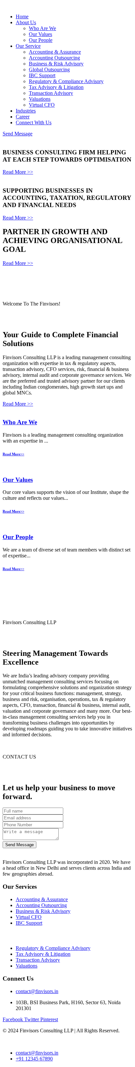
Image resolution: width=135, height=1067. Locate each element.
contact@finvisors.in (37, 991)
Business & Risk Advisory (56, 63)
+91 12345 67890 (34, 1058)
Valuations (39, 99)
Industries (26, 111)
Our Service (28, 46)
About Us (26, 22)
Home (22, 16)
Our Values (40, 34)
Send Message (17, 133)
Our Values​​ (18, 479)
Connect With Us (33, 122)
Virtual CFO (42, 105)
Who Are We (42, 28)
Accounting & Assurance (55, 52)
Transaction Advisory (51, 93)
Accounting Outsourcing (54, 58)
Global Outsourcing (49, 69)
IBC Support (42, 75)
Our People (40, 40)
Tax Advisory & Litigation (56, 87)
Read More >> (18, 172)
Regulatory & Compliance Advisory (66, 81)
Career (22, 116)
